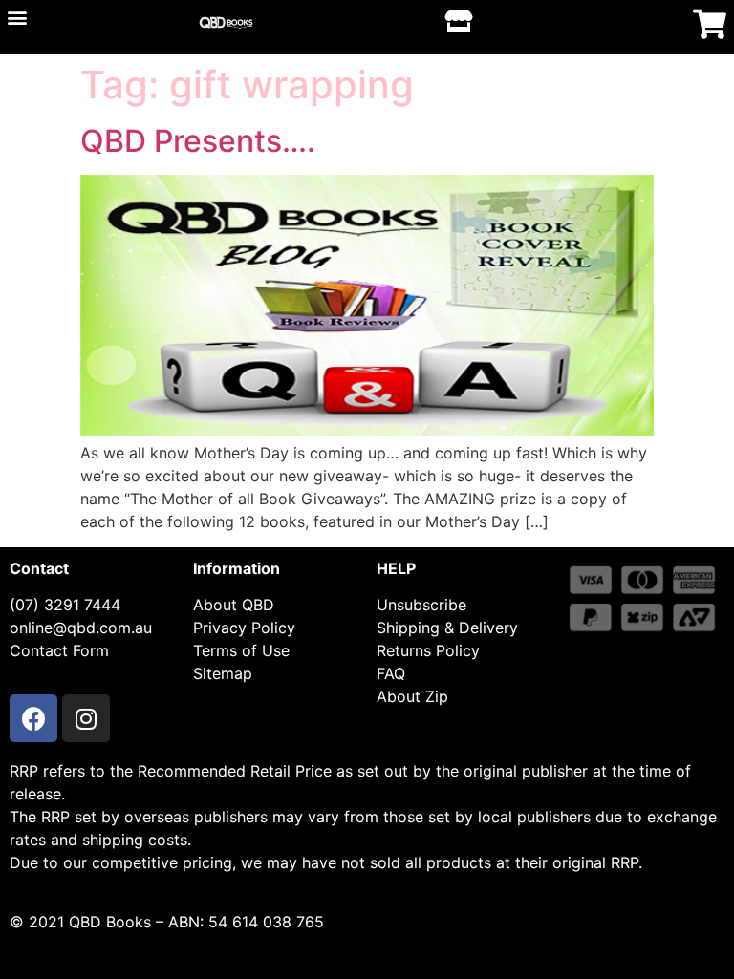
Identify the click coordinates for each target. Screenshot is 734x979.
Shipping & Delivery (447, 627)
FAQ (391, 673)
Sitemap (222, 673)
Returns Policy (428, 650)
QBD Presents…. (197, 141)
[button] (16, 16)
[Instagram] (86, 718)
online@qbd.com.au (81, 627)
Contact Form (59, 650)
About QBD (233, 604)
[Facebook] (33, 718)
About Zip (412, 696)
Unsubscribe (421, 604)
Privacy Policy (244, 627)
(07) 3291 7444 (65, 604)
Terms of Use (241, 650)
